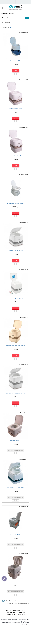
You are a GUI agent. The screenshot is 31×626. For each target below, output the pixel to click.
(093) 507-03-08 (10, 614)
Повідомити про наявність (15, 450)
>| (15, 600)
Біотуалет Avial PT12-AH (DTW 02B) (15, 487)
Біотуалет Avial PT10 (15, 440)
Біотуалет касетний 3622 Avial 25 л (15, 203)
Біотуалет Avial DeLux (15, 60)
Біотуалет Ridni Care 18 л (15, 155)
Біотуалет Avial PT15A (15, 535)
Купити (16, 70)
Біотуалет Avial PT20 (15, 582)
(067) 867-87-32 (20, 612)
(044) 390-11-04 (10, 612)
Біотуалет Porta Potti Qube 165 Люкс (15, 345)
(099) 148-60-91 (20, 614)
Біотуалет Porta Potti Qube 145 (15, 250)
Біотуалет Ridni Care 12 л (15, 108)
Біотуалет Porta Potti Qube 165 (15, 298)
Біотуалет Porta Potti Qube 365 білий (15, 393)
